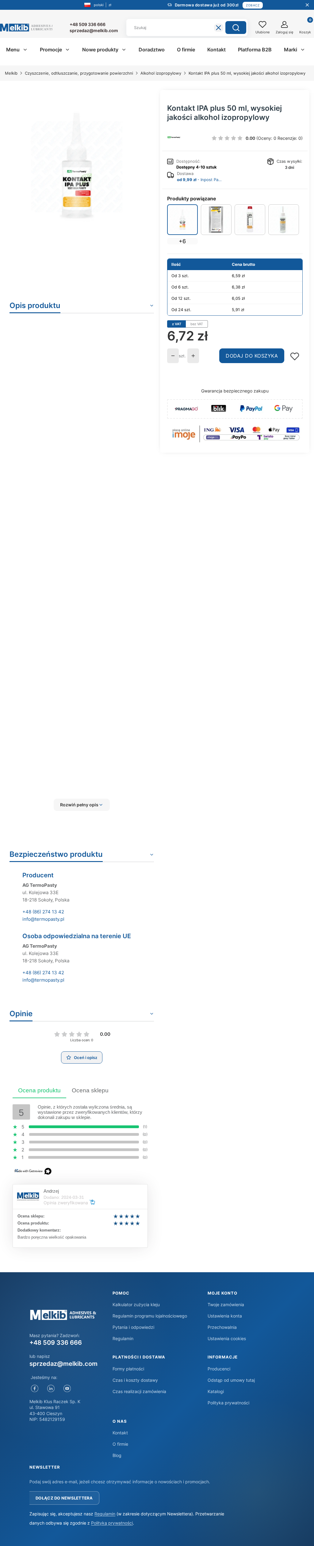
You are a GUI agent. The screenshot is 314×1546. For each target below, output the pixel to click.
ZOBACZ (252, 5)
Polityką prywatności (112, 1523)
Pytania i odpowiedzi (133, 1327)
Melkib (11, 73)
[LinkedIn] (51, 1389)
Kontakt (120, 1432)
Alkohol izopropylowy (160, 73)
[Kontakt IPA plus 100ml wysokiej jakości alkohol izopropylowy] (283, 219)
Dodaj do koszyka (252, 356)
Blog (117, 1455)
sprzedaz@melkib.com (63, 1363)
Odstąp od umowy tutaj (231, 1380)
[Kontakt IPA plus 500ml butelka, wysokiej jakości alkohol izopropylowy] (250, 219)
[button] (235, 27)
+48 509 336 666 (55, 1342)
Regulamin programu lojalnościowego (150, 1315)
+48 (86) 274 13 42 (43, 912)
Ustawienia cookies (227, 1338)
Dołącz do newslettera (64, 1498)
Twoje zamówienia (226, 1304)
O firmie (120, 1444)
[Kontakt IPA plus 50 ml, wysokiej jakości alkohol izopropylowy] (182, 219)
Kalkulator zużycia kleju (136, 1304)
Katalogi (216, 1391)
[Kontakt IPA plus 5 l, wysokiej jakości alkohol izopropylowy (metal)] (216, 219)
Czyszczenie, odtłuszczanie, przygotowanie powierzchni (79, 73)
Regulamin (123, 1338)
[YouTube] (67, 1389)
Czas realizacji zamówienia (139, 1391)
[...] (77, 167)
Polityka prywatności (228, 1402)
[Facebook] (34, 1389)
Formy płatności (128, 1368)
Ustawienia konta (225, 1315)
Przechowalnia (222, 1327)
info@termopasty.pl (43, 919)
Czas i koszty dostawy (135, 1380)
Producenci (219, 1368)
